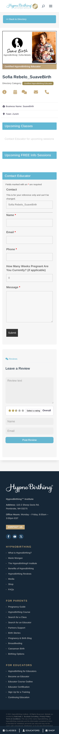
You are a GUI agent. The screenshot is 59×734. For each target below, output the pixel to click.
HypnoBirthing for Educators (22, 671)
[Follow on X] (21, 536)
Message (13, 287)
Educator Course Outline (20, 681)
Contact (11, 189)
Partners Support (16, 627)
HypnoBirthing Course (19, 612)
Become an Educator (18, 676)
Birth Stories (14, 633)
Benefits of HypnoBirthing (21, 568)
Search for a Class (17, 617)
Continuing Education (18, 697)
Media (11, 579)
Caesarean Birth (16, 648)
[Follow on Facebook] (8, 536)
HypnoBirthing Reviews (19, 573)
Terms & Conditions (13, 719)
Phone (11, 249)
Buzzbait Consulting (31, 716)
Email (11, 232)
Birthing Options (16, 654)
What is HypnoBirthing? (20, 552)
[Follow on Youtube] (14, 536)
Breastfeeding (15, 643)
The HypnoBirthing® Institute (22, 563)
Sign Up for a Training (19, 692)
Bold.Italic (17, 716)
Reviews (13, 359)
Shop (10, 584)
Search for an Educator (19, 622)
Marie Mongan (15, 558)
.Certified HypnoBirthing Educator (38, 83)
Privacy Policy (45, 716)
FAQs (11, 589)
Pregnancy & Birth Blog (20, 638)
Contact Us (15, 527)
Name (11, 215)
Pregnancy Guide (16, 606)
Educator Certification (19, 687)
